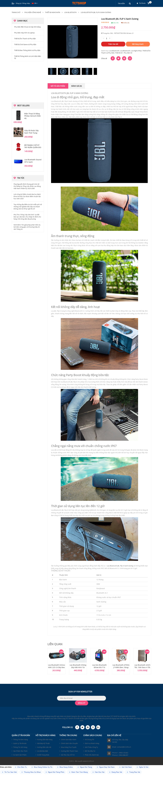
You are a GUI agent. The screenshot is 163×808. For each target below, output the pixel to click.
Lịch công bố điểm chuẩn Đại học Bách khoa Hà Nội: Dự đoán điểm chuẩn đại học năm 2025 (27, 196)
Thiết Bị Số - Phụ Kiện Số (123, 53)
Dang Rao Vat (115, 772)
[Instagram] (93, 727)
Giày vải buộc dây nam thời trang (31, 131)
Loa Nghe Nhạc (136, 51)
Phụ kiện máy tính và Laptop (24, 33)
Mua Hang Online (65, 767)
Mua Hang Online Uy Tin (42, 767)
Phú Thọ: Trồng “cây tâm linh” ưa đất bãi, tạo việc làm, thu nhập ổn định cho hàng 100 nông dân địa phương (27, 217)
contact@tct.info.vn (124, 747)
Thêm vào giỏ (113, 44)
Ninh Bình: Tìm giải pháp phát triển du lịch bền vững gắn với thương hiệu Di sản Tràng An (27, 227)
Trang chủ (16, 12)
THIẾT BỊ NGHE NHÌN (52, 12)
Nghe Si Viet (142, 767)
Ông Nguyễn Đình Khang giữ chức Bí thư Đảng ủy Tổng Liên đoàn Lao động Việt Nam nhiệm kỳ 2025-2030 (27, 186)
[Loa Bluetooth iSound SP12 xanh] (18, 161)
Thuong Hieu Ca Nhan (31, 772)
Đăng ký (18, 3)
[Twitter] (82, 727)
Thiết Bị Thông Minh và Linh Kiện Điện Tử (27, 57)
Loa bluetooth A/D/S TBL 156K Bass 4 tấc (142, 666)
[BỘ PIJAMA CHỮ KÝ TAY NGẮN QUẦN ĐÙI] (18, 147)
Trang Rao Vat (133, 772)
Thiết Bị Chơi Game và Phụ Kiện (25, 44)
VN (35, 3)
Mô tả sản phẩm (58, 86)
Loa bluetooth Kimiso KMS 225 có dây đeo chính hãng (56, 667)
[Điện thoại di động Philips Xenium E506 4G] (18, 115)
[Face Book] (77, 727)
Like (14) (115, 23)
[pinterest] (88, 727)
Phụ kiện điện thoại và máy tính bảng (27, 27)
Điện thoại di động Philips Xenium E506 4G (32, 116)
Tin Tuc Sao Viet (9, 772)
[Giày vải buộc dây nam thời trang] (18, 132)
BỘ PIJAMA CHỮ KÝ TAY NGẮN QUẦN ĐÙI (32, 146)
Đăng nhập (26, 3)
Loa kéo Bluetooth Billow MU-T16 (99, 666)
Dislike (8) (126, 23)
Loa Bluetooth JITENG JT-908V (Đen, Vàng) (121, 666)
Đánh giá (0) (76, 86)
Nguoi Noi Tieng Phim (55, 772)
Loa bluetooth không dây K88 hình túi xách (78, 667)
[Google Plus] (98, 727)
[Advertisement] (28, 82)
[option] (56, 661)
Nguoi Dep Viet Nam (106, 767)
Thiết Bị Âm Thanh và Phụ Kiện (25, 38)
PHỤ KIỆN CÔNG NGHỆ (32, 12)
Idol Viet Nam (125, 767)
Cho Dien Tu (21, 767)
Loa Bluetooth (70, 12)
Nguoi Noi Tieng (85, 767)
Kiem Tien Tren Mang (78, 772)
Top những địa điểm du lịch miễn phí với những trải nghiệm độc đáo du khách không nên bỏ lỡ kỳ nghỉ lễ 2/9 (28, 206)
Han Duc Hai (98, 772)
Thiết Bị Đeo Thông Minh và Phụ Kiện (27, 50)
